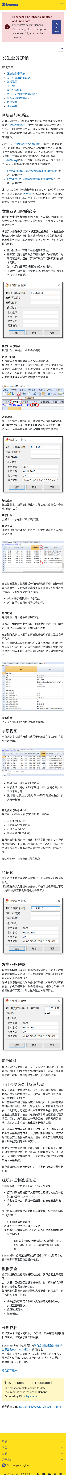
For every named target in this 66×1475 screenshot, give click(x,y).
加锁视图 (12, 81)
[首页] (12, 4)
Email (58, 1406)
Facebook (35, 1406)
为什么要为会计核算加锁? (22, 94)
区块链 (27, 193)
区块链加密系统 (16, 73)
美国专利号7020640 (27, 144)
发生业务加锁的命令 (18, 77)
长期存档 (12, 106)
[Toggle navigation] (61, 4)
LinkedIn (48, 1406)
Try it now (31, 1396)
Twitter (23, 1406)
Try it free (56, 27)
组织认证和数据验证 (18, 98)
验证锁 (11, 85)
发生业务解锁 (14, 89)
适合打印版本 (9, 1370)
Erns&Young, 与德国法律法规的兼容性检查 (31, 179)
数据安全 (12, 102)
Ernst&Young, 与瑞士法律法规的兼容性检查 (32, 171)
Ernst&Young (9, 160)
